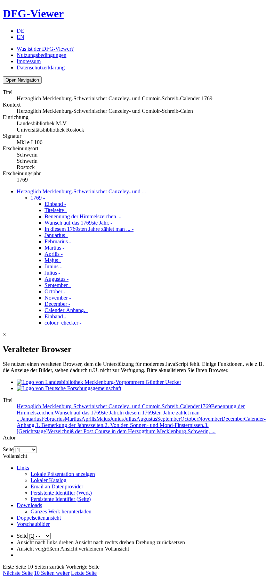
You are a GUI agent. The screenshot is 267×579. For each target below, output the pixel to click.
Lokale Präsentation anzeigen (63, 474)
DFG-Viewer (33, 13)
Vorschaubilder (33, 524)
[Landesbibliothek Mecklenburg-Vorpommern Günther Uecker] (99, 382)
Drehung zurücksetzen (160, 542)
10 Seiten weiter (52, 573)
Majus (52, 260)
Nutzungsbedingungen (41, 55)
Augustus (56, 279)
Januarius (56, 235)
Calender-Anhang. (66, 310)
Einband (55, 204)
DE (20, 31)
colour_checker (62, 323)
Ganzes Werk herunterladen (61, 511)
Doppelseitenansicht (39, 518)
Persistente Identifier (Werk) (61, 493)
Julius (52, 273)
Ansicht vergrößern (38, 549)
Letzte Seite (84, 573)
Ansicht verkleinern (81, 549)
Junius (53, 266)
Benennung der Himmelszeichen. (82, 216)
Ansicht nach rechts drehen (104, 542)
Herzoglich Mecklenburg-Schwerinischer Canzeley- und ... (81, 191)
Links (23, 468)
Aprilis (53, 254)
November (57, 298)
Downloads (29, 505)
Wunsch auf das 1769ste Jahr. (78, 223)
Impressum (29, 61)
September (57, 285)
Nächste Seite (18, 573)
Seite (8, 449)
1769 (38, 198)
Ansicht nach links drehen (45, 542)
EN (20, 37)
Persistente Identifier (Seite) (61, 499)
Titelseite (55, 210)
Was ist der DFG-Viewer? (45, 49)
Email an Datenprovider (57, 486)
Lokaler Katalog (48, 480)
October (54, 291)
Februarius (57, 241)
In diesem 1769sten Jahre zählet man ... (89, 229)
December (57, 304)
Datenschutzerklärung (41, 67)
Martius (54, 248)
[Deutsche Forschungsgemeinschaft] (69, 388)
